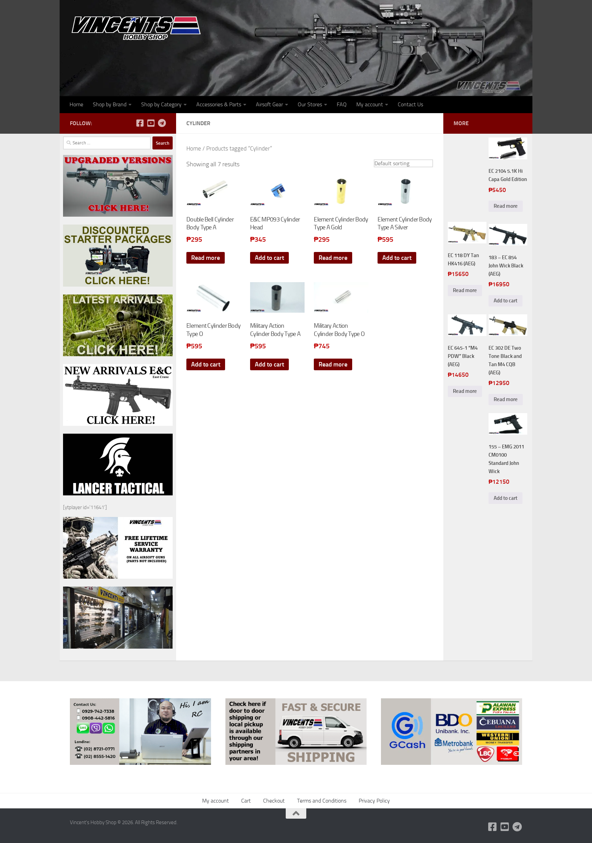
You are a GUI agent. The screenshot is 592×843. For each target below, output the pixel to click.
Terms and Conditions (321, 800)
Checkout (274, 800)
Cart (246, 800)
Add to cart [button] (269, 258)
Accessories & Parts (218, 104)
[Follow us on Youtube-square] (151, 123)
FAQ (342, 104)
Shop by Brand (109, 104)
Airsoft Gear (269, 104)
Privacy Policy (374, 800)
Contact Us (410, 104)
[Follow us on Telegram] (162, 123)
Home (76, 104)
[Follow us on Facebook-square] (140, 123)
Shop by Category (161, 104)
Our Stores (310, 104)
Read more (205, 258)
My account (369, 104)
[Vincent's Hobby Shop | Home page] (138, 27)
